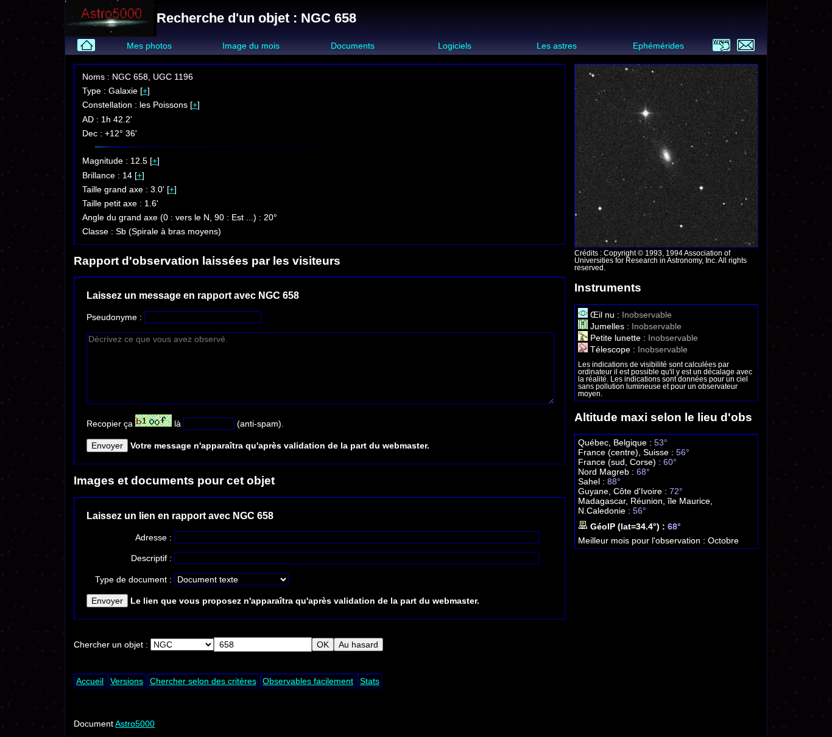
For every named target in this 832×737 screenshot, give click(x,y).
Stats (369, 681)
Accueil (90, 681)
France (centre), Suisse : (627, 452)
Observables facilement (308, 681)
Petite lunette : (618, 338)
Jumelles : (610, 326)
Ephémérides (658, 46)
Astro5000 (135, 723)
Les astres (557, 46)
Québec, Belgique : (616, 442)
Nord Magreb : (607, 472)
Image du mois (251, 46)
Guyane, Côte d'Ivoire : (623, 491)
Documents (353, 46)
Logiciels (454, 46)
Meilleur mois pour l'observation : (643, 540)
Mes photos (149, 46)
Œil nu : (605, 315)
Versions (126, 681)
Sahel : (592, 481)
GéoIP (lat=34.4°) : (628, 526)
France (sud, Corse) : (620, 462)
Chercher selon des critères (203, 681)
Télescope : (613, 349)
